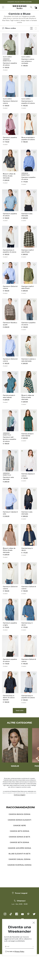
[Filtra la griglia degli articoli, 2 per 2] (31, 28)
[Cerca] (31, 7)
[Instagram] (5, 914)
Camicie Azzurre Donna (19, 848)
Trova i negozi (21, 893)
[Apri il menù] (3, 7)
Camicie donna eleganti (19, 820)
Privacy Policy (19, 951)
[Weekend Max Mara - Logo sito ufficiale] (19, 7)
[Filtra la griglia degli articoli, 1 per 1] (36, 28)
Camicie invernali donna (19, 865)
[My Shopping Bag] (35, 7)
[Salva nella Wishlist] (16, 36)
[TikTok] (11, 914)
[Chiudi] (34, 923)
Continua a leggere (19, 794)
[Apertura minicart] (38, 7)
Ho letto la (15, 951)
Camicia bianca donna (19, 814)
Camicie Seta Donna (19, 842)
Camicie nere (19, 825)
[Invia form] (33, 947)
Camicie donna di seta (19, 837)
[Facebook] (16, 914)
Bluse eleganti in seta (19, 854)
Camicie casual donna (19, 859)
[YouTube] (22, 914)
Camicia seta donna (19, 831)
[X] (34, 914)
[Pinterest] (28, 914)
